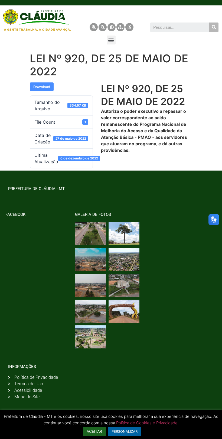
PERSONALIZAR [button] (125, 431)
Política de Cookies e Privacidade (147, 422)
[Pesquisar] (213, 27)
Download (41, 87)
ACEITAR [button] (94, 431)
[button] (111, 40)
